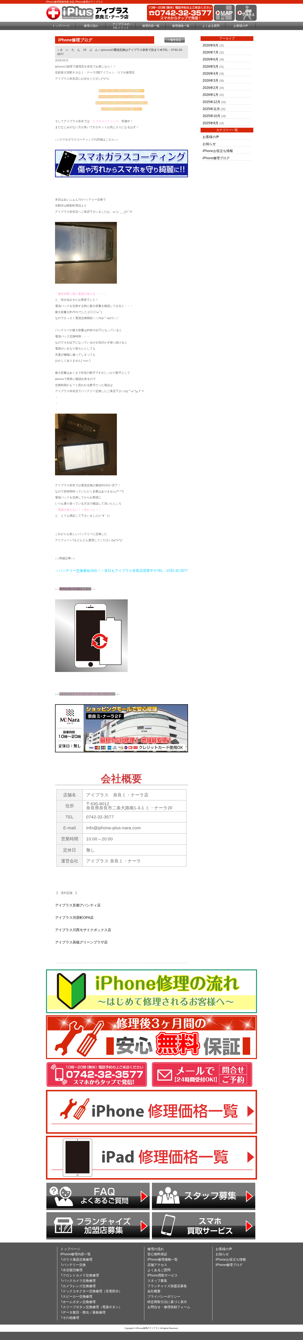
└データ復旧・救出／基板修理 (83, 1312)
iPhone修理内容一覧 (75, 1254)
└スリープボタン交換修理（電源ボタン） (91, 1307)
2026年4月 (210, 73)
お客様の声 (241, 25)
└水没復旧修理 (71, 1270)
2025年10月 (211, 116)
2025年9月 (210, 123)
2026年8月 (210, 45)
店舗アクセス (157, 1265)
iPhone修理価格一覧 (162, 1259)
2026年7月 (210, 52)
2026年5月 (210, 66)
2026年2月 (210, 87)
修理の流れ (91, 25)
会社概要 (154, 1291)
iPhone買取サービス (162, 1275)
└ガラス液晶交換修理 (76, 1259)
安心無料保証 (157, 1254)
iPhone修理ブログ (216, 158)
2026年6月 (210, 59)
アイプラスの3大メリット (121, 25)
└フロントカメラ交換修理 (79, 1275)
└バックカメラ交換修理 (78, 1280)
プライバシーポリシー (163, 1296)
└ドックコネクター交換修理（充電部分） (91, 1291)
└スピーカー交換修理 (76, 1296)
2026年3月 (210, 80)
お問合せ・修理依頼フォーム (168, 1307)
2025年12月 (211, 102)
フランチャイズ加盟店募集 (167, 1286)
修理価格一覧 (180, 25)
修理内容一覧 (151, 25)
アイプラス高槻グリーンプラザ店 (81, 942)
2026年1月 (210, 94)
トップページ (61, 25)
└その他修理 (69, 1317)
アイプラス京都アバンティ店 (78, 905)
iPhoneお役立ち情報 (218, 151)
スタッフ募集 (157, 1280)
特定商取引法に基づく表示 (167, 1302)
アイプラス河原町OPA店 (74, 918)
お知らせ (209, 144)
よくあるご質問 (158, 1270)
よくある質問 (211, 25)
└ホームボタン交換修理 (78, 1302)
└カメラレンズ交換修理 (78, 1286)
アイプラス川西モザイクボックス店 (83, 930)
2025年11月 (211, 109)
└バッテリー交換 (73, 1265)
